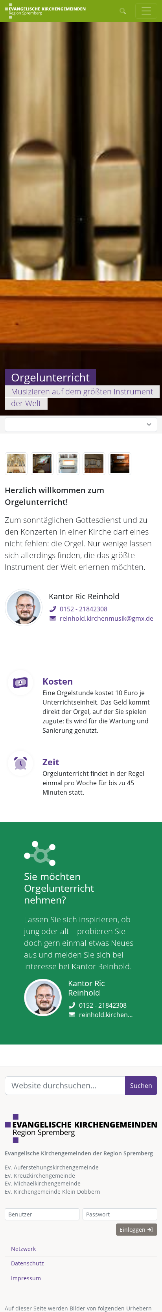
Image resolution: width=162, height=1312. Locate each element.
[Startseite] (45, 11)
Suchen (141, 1085)
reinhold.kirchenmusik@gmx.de (106, 618)
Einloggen (133, 1229)
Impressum (26, 1278)
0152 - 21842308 (83, 609)
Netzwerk (23, 1248)
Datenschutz (27, 1263)
